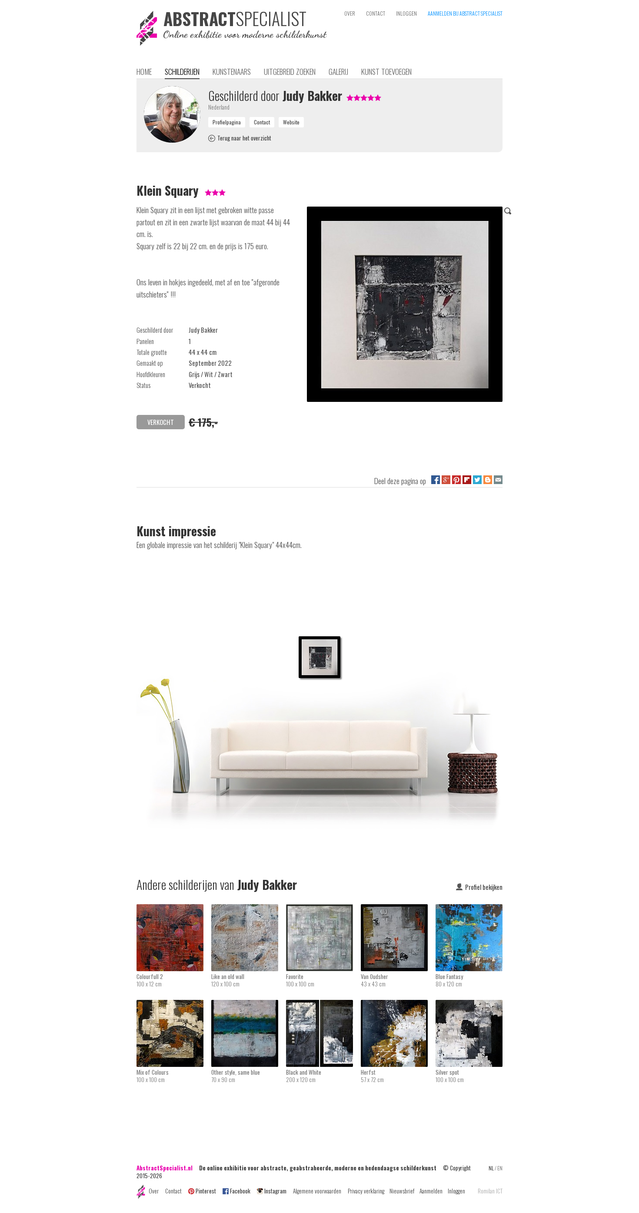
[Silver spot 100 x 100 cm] (469, 1005)
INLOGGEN (406, 13)
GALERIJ (338, 71)
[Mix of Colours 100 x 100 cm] (173, 1005)
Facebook (240, 1190)
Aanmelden (431, 1190)
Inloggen (456, 1190)
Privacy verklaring (366, 1190)
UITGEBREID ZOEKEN (290, 71)
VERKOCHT (160, 422)
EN (500, 1168)
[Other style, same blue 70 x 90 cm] (248, 1005)
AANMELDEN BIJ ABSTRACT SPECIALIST (465, 13)
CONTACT (375, 13)
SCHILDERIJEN (182, 71)
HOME (144, 71)
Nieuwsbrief (401, 1190)
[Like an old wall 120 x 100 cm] (248, 910)
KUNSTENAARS (232, 71)
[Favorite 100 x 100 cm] (323, 910)
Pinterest (206, 1190)
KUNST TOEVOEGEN (386, 71)
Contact (173, 1190)
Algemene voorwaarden (317, 1190)
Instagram (275, 1190)
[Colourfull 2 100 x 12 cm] (173, 910)
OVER (349, 13)
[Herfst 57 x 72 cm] (398, 1005)
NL (491, 1168)
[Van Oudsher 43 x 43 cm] (398, 910)
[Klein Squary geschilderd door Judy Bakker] (405, 306)
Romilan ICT (490, 1191)
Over (154, 1190)
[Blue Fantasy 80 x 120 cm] (469, 910)
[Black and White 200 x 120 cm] (323, 1005)
